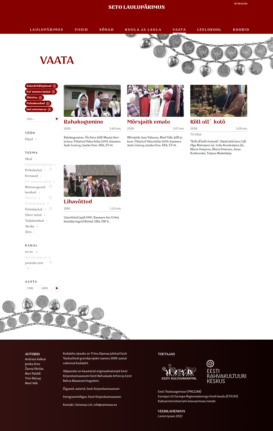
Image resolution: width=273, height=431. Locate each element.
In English (241, 3)
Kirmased (33, 175)
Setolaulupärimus (136, 7)
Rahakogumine (83, 122)
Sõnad (106, 30)
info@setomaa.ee (105, 404)
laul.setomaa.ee (37, 109)
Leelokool (209, 30)
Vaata (179, 30)
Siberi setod (35, 214)
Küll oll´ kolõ (207, 122)
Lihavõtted (78, 201)
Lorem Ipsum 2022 (170, 416)
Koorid (241, 30)
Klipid (31, 139)
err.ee (31, 251)
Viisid (81, 30)
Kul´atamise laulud (39, 91)
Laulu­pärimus (46, 30)
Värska (31, 226)
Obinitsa (32, 97)
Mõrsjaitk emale (148, 122)
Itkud (30, 158)
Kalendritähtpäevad (39, 85)
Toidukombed (36, 220)
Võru (30, 231)
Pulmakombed (36, 103)
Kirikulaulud (35, 170)
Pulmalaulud (35, 209)
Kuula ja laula (143, 30)
